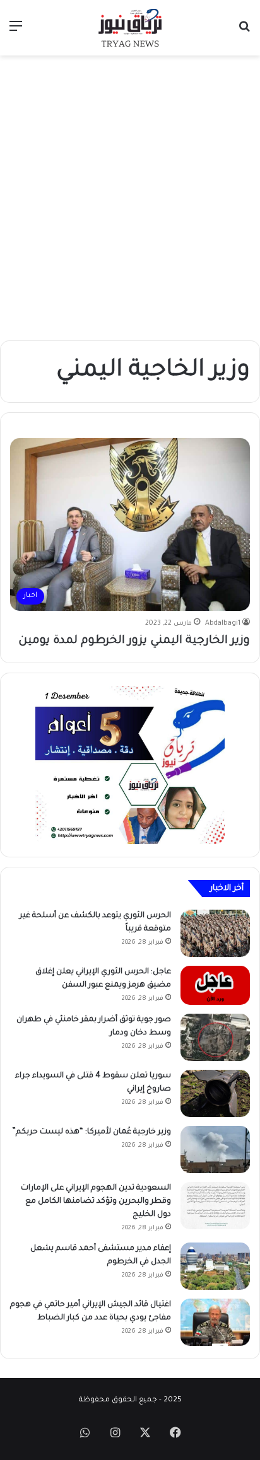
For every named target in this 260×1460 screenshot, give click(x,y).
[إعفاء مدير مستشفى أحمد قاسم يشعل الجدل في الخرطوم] (215, 1266)
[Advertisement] (130, 198)
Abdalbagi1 (222, 623)
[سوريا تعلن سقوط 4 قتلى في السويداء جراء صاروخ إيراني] (215, 1093)
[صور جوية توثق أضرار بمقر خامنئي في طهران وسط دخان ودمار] (215, 1037)
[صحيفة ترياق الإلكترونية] (130, 28)
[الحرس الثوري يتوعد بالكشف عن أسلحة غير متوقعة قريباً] (215, 933)
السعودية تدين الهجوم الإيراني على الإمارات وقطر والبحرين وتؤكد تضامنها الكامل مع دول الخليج (96, 1201)
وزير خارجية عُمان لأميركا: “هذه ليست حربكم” (91, 1132)
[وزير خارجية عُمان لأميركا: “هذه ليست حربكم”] (215, 1149)
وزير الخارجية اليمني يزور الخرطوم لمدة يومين (134, 641)
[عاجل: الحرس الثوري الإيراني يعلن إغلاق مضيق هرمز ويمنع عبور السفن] (215, 985)
